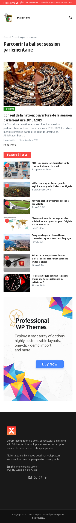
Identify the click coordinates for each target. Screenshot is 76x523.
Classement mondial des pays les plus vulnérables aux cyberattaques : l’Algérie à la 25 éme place (52, 221)
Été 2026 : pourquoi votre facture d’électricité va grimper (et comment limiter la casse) (50, 258)
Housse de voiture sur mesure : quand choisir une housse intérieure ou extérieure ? (50, 278)
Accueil (7, 37)
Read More (10, 144)
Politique (9, 108)
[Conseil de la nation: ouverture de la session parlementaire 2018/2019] (38, 84)
